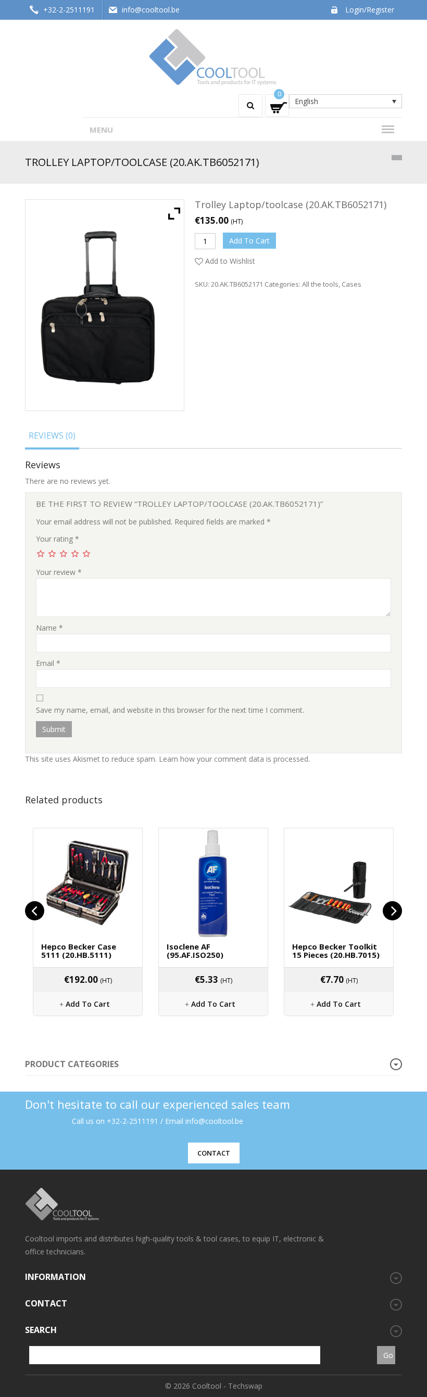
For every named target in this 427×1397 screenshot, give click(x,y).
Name (49, 628)
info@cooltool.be (151, 10)
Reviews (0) (52, 435)
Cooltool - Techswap (227, 1386)
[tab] (52, 438)
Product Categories (72, 1064)
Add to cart (249, 241)
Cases (351, 284)
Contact (213, 1153)
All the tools (320, 284)
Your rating (57, 539)
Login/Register (369, 10)
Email (48, 663)
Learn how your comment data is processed (233, 759)
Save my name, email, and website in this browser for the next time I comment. (170, 710)
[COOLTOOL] (213, 56)
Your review (59, 572)
